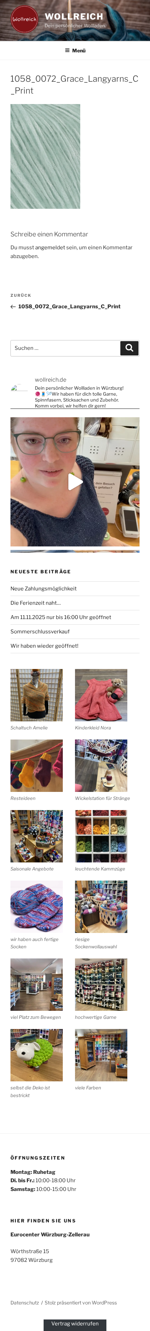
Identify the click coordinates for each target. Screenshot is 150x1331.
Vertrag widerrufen (75, 1324)
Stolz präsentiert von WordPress (81, 1303)
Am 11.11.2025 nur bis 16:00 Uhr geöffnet (60, 617)
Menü (78, 50)
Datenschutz (24, 1303)
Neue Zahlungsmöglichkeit (43, 589)
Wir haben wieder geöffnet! (44, 646)
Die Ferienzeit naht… (35, 603)
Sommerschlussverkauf (40, 631)
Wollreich (74, 17)
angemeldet (50, 247)
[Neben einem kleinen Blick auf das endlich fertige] (75, 481)
